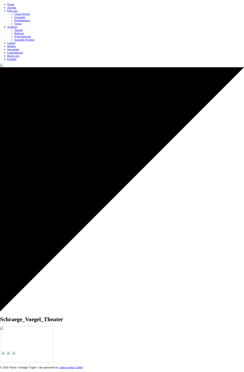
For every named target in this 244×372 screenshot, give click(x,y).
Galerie (11, 43)
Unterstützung (15, 52)
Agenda (11, 7)
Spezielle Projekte (24, 39)
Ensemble (19, 17)
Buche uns (13, 55)
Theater (18, 30)
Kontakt (11, 59)
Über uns (12, 10)
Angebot (12, 26)
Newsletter (13, 49)
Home (10, 4)
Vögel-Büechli (22, 36)
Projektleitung (22, 20)
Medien (11, 46)
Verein (18, 23)
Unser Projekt (22, 14)
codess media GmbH (71, 367)
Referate (19, 33)
